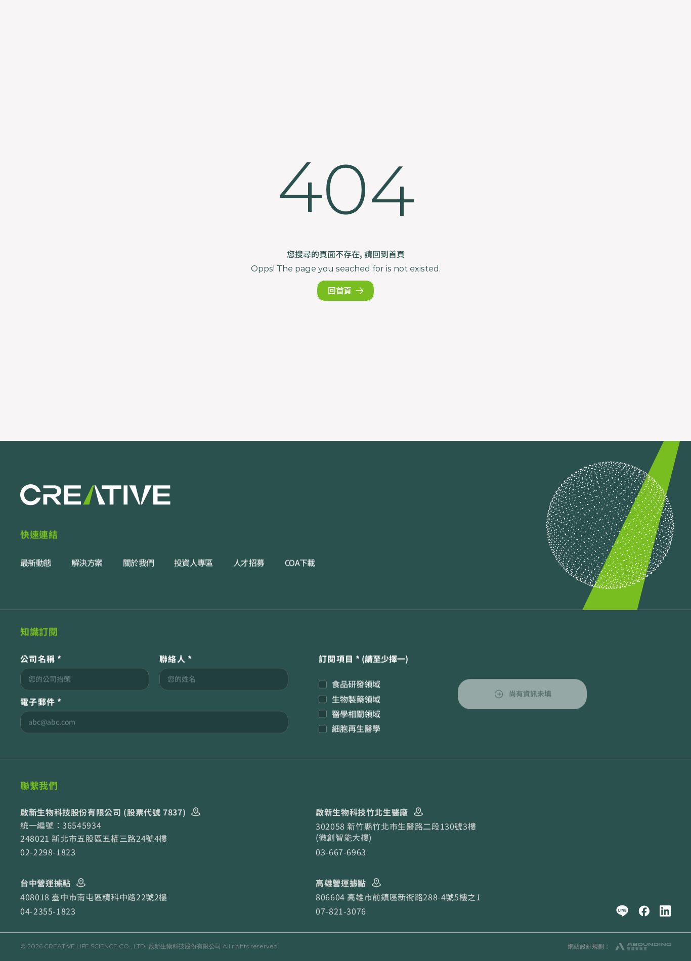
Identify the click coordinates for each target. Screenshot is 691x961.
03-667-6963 (341, 852)
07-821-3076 (341, 911)
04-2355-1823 (48, 911)
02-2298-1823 (48, 852)
